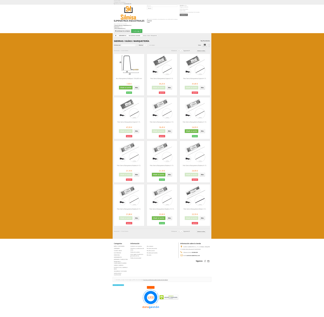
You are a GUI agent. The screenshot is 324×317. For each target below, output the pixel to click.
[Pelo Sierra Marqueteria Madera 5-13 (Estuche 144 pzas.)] (162, 152)
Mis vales (149, 255)
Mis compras (150, 246)
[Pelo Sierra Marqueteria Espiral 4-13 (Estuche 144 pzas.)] (195, 65)
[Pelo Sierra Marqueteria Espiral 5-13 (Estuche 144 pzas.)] (129, 108)
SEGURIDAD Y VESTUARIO (120, 271)
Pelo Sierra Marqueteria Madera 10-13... (161, 209)
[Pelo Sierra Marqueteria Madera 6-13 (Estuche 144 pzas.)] (195, 152)
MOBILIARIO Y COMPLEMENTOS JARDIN (120, 262)
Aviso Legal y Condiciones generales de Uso (136, 255)
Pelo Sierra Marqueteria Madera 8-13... (129, 209)
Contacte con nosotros (119, 2)
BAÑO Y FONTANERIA (119, 246)
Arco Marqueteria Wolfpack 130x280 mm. (129, 78)
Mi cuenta (150, 243)
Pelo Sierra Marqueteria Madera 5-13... (162, 165)
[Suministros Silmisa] (129, 14)
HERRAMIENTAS (118, 257)
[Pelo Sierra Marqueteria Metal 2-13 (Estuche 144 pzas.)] (195, 195)
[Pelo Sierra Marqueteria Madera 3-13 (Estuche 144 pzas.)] (195, 108)
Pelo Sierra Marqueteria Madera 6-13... (195, 165)
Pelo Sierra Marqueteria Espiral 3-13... (162, 78)
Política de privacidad (135, 258)
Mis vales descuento (152, 248)
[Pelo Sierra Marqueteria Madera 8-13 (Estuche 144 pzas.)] (129, 195)
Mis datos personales (152, 253)
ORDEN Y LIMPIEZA (118, 265)
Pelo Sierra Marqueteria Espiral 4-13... (195, 78)
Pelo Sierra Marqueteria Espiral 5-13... (129, 122)
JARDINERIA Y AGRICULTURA (121, 259)
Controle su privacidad (118, 285)
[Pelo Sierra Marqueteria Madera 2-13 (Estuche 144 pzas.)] (162, 108)
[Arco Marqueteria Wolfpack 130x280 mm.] (129, 65)
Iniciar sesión (117, 1)
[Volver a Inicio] (115, 35)
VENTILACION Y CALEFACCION (118, 274)
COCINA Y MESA (118, 250)
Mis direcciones (151, 250)
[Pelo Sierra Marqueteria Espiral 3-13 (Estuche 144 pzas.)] (162, 65)
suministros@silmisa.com (193, 255)
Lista (209, 46)
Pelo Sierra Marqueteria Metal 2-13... (195, 209)
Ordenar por (117, 45)
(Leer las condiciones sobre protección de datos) (155, 280)
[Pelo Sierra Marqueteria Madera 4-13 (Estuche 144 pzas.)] (129, 152)
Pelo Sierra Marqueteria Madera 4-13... (129, 165)
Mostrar (141, 45)
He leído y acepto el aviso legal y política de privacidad (129, 280)
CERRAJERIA (117, 248)
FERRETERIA (117, 255)
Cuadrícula (204, 46)
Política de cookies (135, 252)
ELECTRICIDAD (117, 253)
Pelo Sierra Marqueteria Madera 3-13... (195, 122)
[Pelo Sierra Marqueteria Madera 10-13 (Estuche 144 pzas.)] (162, 195)
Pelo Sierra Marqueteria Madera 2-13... (162, 122)
